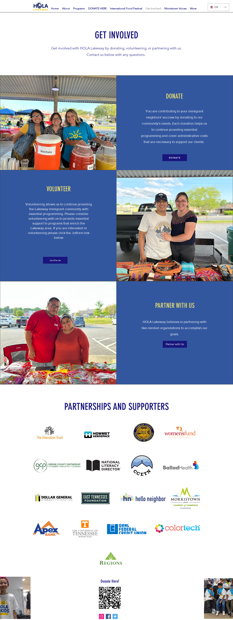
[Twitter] (115, 616)
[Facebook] (108, 616)
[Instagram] (101, 616)
